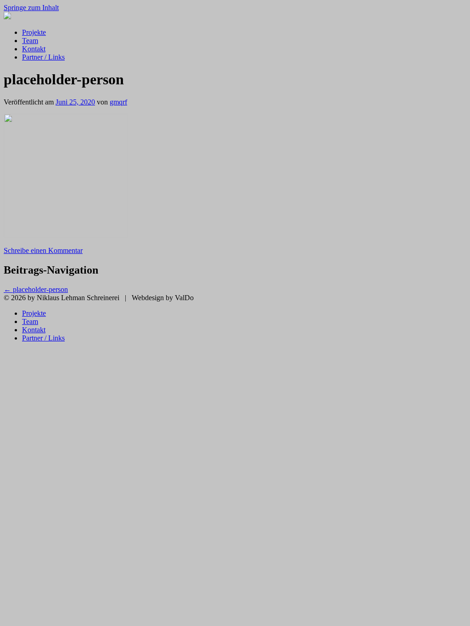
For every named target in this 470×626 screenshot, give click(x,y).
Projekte (34, 32)
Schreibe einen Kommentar (43, 250)
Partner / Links (43, 57)
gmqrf (118, 102)
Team (30, 40)
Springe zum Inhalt (31, 7)
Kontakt (33, 49)
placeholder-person (36, 289)
